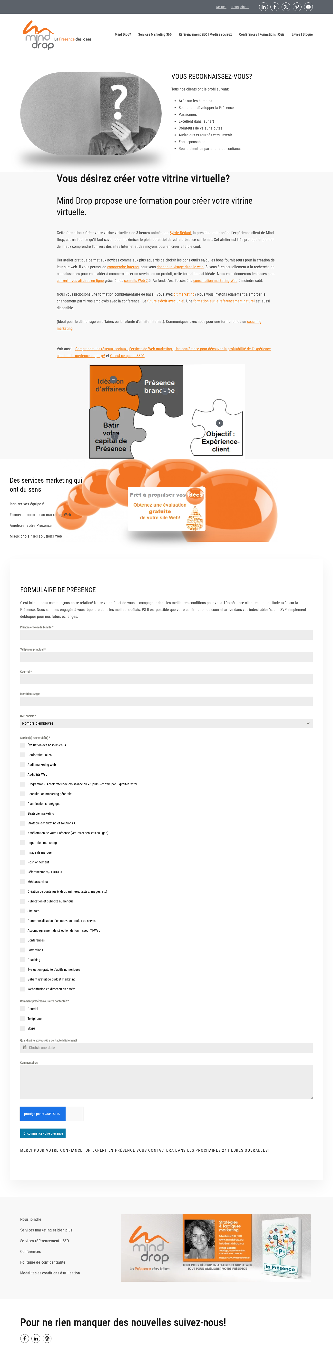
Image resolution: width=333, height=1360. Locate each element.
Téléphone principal (33, 649)
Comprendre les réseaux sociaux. (101, 349)
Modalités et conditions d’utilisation (50, 1273)
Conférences (30, 1251)
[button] (113, 379)
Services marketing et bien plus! (46, 1230)
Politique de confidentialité (43, 1262)
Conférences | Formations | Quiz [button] (261, 34)
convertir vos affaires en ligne (80, 280)
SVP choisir (28, 716)
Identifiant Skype (30, 694)
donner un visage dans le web (180, 267)
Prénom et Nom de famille (36, 627)
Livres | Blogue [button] (302, 34)
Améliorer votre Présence (31, 525)
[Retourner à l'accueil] (56, 34)
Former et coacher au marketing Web (40, 514)
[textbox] (162, 723)
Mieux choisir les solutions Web (36, 536)
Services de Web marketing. (151, 349)
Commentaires (29, 1062)
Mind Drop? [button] (123, 34)
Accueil (221, 7)
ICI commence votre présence (43, 1133)
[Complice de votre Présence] (47, 1338)
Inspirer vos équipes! (27, 504)
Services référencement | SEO (44, 1241)
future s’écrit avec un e (165, 301)
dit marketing (184, 294)
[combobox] (166, 723)
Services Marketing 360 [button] (155, 34)
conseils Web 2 (136, 280)
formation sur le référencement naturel (224, 301)
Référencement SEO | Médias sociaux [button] (205, 34)
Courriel (26, 671)
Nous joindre (240, 7)
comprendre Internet (123, 267)
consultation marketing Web (215, 280)
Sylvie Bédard (180, 232)
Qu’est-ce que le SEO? (127, 355)
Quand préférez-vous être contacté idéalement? (48, 1040)
